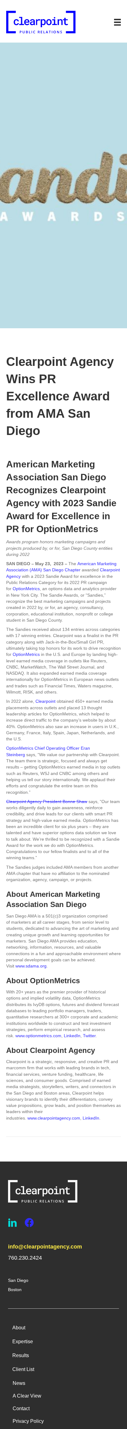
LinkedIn (72, 1035)
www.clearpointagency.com (53, 1118)
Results (20, 1355)
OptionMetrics (26, 588)
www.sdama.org (31, 965)
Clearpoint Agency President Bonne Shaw (46, 801)
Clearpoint (45, 701)
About (18, 1327)
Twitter (89, 1035)
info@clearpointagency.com (45, 1247)
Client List (23, 1369)
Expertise (22, 1341)
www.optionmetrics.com (38, 1035)
